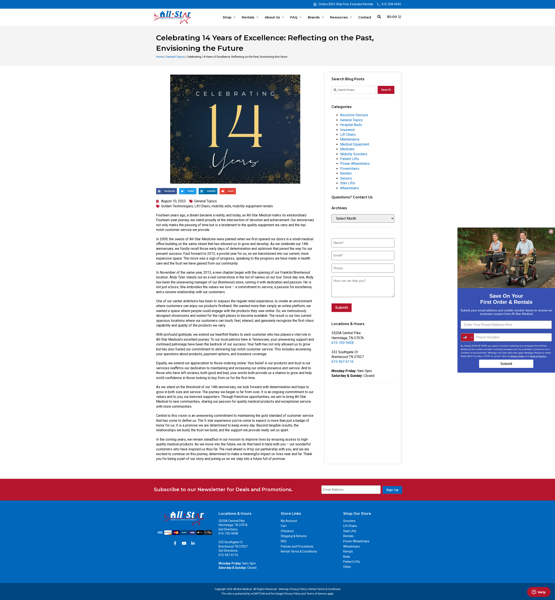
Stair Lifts (347, 183)
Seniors (346, 178)
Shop (227, 17)
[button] (166, 191)
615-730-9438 (342, 343)
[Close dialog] (551, 231)
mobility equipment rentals (253, 206)
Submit (341, 308)
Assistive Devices (354, 115)
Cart (284, 526)
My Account (289, 521)
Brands (314, 17)
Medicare (347, 149)
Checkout (287, 531)
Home (160, 56)
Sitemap (283, 589)
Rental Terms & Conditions (299, 551)
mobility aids (221, 206)
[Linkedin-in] (193, 543)
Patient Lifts (349, 159)
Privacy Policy (298, 589)
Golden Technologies (177, 206)
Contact (364, 17)
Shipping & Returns (294, 536)
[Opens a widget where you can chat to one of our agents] (539, 592)
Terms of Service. (538, 356)
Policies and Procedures (297, 546)
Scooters (349, 521)
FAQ (293, 17)
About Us (272, 17)
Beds (346, 556)
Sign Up (392, 490)
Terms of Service (317, 593)
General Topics (175, 56)
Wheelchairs (349, 188)
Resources (339, 17)
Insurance (347, 130)
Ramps (348, 551)
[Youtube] (184, 543)
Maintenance (349, 139)
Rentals (248, 17)
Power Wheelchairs (355, 164)
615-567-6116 (342, 362)
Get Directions (228, 529)
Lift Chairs (202, 206)
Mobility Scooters (353, 154)
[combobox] (353, 90)
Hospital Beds (351, 125)
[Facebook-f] (175, 543)
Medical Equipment (354, 144)
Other (347, 567)
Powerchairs (349, 169)
